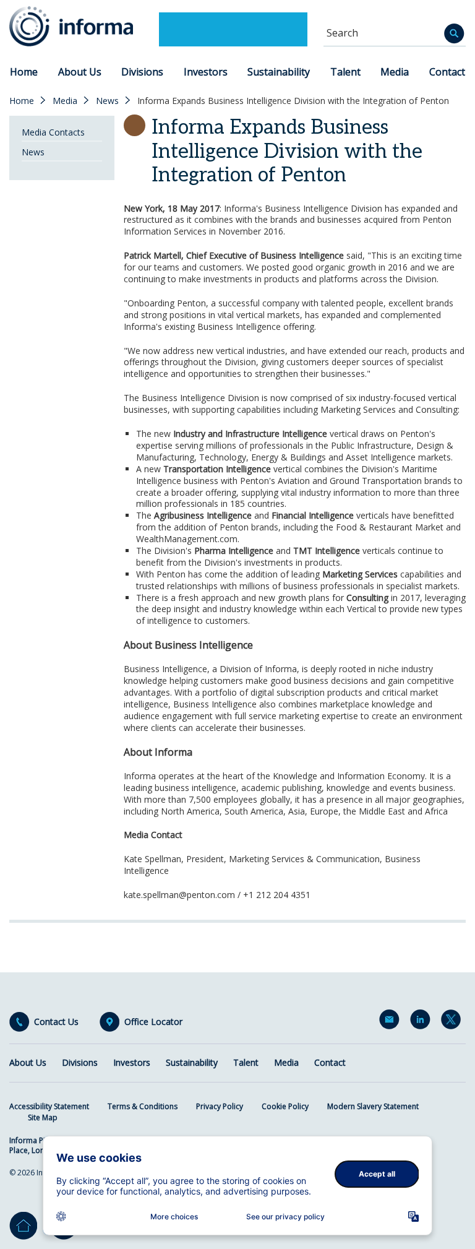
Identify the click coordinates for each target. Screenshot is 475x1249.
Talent (345, 72)
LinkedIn (422, 1021)
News (107, 100)
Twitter (453, 1021)
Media (394, 72)
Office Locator (153, 1021)
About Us (79, 72)
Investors (206, 72)
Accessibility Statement (49, 1106)
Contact (447, 72)
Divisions (142, 72)
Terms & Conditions (143, 1106)
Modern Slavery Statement (373, 1106)
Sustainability (278, 72)
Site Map (43, 1117)
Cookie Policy (285, 1106)
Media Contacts (53, 132)
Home (24, 72)
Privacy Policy (219, 1106)
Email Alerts (391, 1021)
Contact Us (56, 1021)
